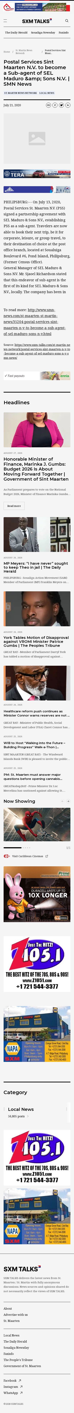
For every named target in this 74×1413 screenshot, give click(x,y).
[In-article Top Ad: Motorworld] (37, 173)
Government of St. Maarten (22, 1366)
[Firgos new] (37, 1034)
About (8, 1309)
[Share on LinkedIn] (67, 105)
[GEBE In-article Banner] (37, 189)
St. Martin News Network (24, 52)
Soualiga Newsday (43, 32)
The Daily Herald (16, 32)
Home (7, 51)
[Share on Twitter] (61, 105)
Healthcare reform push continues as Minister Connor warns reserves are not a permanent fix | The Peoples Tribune (36, 713)
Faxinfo (64, 32)
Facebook (10, 1381)
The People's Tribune (18, 1360)
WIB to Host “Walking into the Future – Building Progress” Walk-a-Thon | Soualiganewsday (34, 745)
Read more (16, 506)
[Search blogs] (66, 20)
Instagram (11, 1387)
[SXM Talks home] (37, 21)
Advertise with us (16, 1315)
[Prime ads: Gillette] (37, 964)
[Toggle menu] (5, 20)
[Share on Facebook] (54, 105)
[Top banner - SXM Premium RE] (37, 7)
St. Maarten (12, 1321)
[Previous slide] (62, 801)
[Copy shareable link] (48, 105)
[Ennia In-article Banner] (37, 375)
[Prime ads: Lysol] (37, 894)
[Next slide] (68, 801)
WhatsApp (11, 1393)
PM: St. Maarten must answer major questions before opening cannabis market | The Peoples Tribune (32, 777)
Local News (46, 93)
